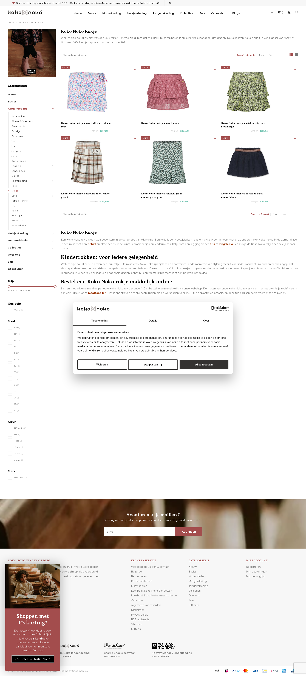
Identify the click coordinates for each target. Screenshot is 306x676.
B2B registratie (140, 619)
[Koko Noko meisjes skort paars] (179, 92)
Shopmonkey (80, 670)
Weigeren (102, 364)
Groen (18, 453)
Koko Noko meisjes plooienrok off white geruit (85, 193)
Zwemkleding (19, 225)
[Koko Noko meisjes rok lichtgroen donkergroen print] (179, 162)
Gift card (194, 605)
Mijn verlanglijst (255, 576)
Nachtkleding (19, 181)
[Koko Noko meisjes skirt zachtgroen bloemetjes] (259, 92)
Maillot (15, 176)
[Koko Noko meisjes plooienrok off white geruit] (99, 162)
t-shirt (91, 244)
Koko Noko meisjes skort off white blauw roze (86, 123)
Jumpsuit (17, 151)
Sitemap (136, 624)
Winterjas (17, 215)
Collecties (186, 13)
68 (16, 404)
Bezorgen (137, 571)
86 (16, 385)
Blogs (236, 13)
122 (16, 346)
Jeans (15, 146)
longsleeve (226, 244)
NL (170, 3)
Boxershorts (18, 126)
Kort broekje (19, 161)
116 (16, 353)
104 (17, 365)
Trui (14, 205)
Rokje (40, 22)
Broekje (16, 131)
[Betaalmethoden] (217, 671)
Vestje (15, 210)
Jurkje (15, 156)
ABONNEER (189, 531)
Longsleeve (18, 171)
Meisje (18, 310)
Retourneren (139, 576)
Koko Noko (20, 477)
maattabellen (97, 293)
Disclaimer (137, 609)
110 (16, 359)
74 (16, 397)
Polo (14, 186)
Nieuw (78, 13)
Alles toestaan (204, 364)
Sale (202, 13)
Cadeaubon (218, 13)
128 (17, 340)
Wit (17, 434)
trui (212, 244)
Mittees (136, 629)
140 (17, 327)
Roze (18, 440)
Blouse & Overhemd (23, 121)
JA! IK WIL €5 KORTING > (32, 659)
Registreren (253, 566)
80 (16, 391)
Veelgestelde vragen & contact (150, 566)
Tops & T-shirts (19, 200)
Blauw (18, 460)
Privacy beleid (139, 614)
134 (17, 334)
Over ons (14, 254)
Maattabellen (139, 586)
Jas (13, 141)
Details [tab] (153, 320)
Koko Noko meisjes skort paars (160, 123)
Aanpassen (151, 364)
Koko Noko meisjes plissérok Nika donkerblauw (242, 193)
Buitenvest (18, 136)
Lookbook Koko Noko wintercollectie (154, 595)
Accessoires (18, 116)
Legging (16, 166)
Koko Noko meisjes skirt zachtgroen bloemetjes (243, 123)
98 (16, 372)
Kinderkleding (111, 13)
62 (16, 410)
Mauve (18, 447)
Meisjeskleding (137, 13)
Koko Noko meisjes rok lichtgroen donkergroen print (161, 193)
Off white (20, 428)
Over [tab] (206, 320)
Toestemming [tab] (99, 320)
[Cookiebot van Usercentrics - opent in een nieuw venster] (213, 309)
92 (16, 378)
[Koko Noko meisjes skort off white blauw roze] (99, 92)
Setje (15, 195)
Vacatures (137, 600)
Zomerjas (17, 220)
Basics (92, 13)
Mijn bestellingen (256, 571)
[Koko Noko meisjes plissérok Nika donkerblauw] (259, 162)
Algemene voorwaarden (146, 605)
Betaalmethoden (141, 581)
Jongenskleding (163, 13)
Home (11, 22)
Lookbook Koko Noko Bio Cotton (151, 590)
